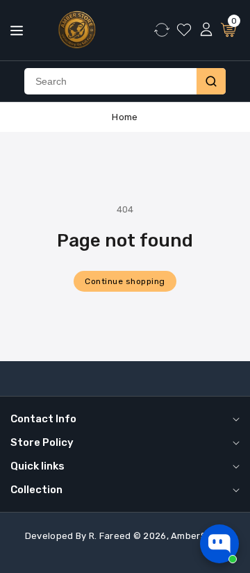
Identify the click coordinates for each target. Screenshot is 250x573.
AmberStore (198, 536)
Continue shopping (125, 281)
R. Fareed (110, 536)
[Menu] (16, 30)
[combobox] (110, 81)
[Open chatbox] (219, 543)
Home (125, 117)
